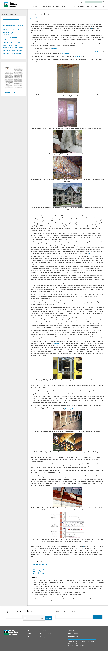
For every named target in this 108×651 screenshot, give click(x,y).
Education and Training (46, 640)
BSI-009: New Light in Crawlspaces (40, 570)
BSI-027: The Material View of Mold (40, 566)
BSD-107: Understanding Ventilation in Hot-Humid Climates (13, 46)
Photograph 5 (78, 56)
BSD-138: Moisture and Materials (12, 50)
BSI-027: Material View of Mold (11, 22)
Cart (77, 2)
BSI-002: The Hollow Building (39, 564)
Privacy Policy (73, 643)
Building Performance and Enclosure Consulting (53, 637)
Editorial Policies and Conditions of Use (77, 645)
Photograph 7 (69, 409)
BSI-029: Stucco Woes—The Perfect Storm (42, 568)
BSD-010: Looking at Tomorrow (12, 42)
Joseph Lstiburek (35, 18)
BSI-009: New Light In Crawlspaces (12, 30)
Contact (71, 2)
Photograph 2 (96, 51)
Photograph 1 (54, 48)
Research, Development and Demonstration (52, 643)
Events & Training (99, 6)
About (58, 2)
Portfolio (65, 2)
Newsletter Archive (73, 637)
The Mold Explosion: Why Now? (39, 574)
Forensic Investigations (46, 634)
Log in (81, 2)
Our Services (35, 6)
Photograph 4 (65, 54)
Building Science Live (78, 6)
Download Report (10, 92)
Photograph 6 (57, 343)
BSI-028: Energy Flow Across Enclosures (42, 572)
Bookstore (89, 6)
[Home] (10, 6)
